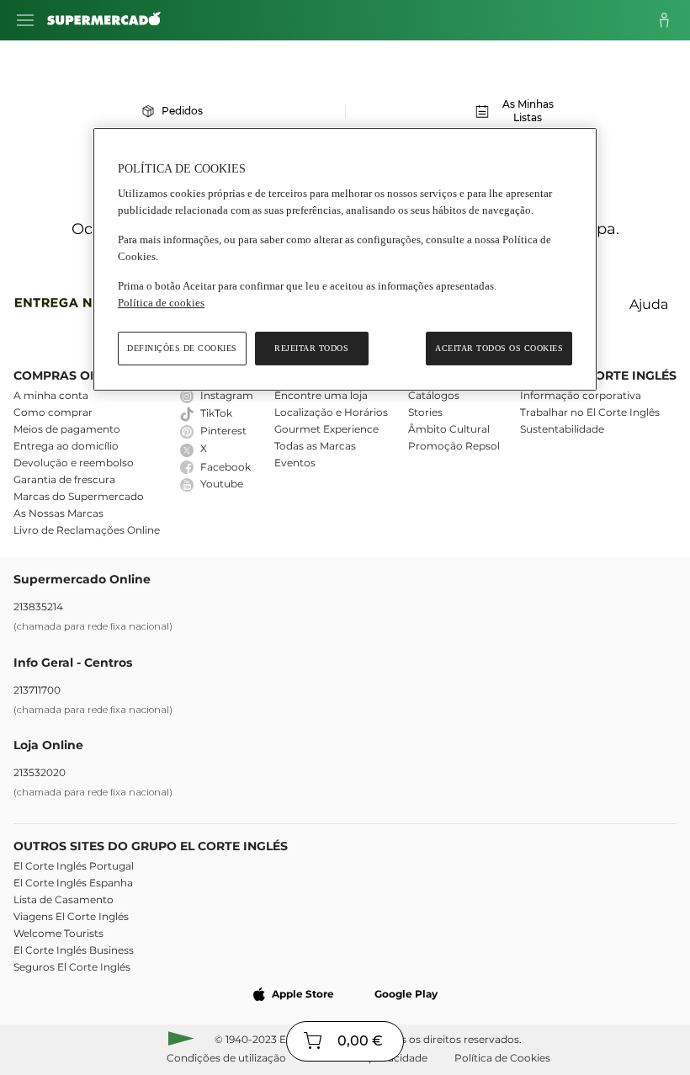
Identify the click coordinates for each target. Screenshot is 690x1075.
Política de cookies (161, 302)
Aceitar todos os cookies (499, 348)
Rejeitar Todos (311, 348)
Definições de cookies (182, 348)
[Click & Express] (82, 305)
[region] (345, 259)
